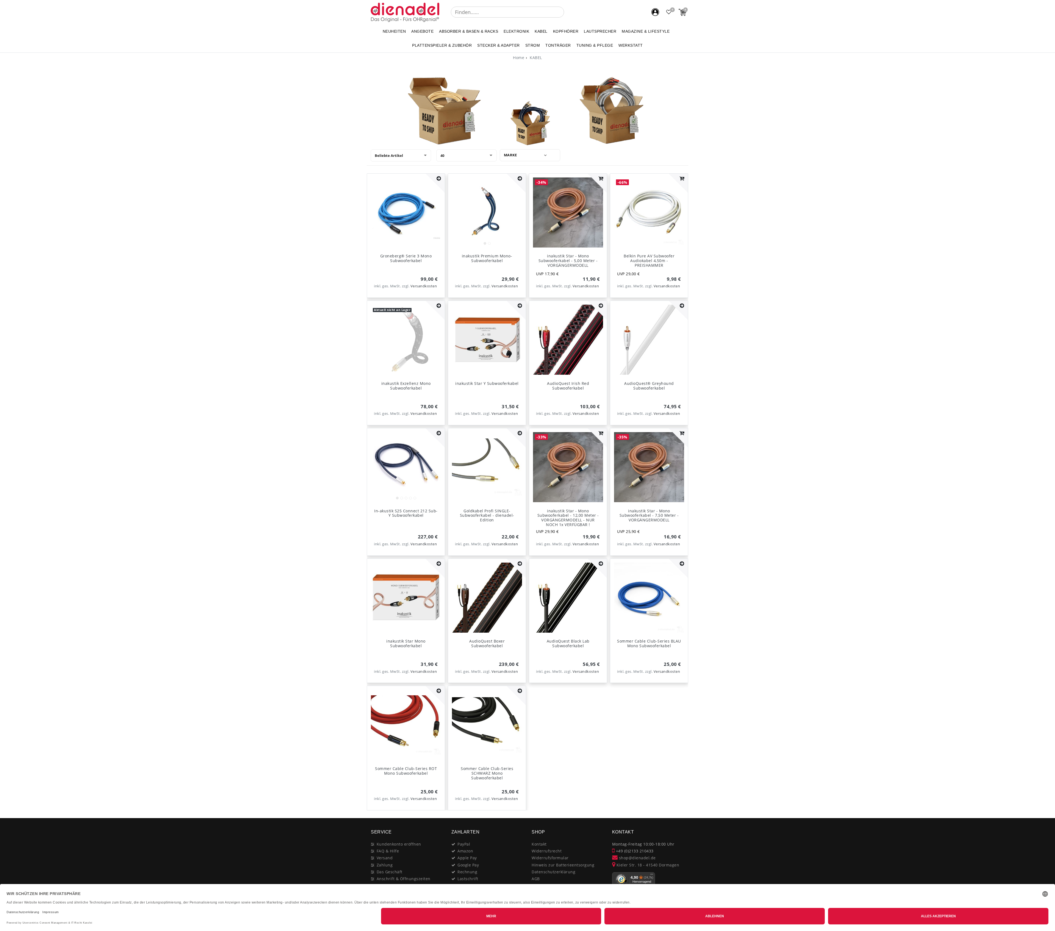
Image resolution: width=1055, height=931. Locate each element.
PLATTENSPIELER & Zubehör (442, 45)
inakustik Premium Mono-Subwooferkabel (487, 258)
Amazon (465, 851)
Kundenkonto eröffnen (399, 844)
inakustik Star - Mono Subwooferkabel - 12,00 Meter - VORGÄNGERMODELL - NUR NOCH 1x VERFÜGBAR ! (568, 517)
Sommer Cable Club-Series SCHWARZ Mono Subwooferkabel (487, 773)
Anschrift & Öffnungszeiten (404, 878)
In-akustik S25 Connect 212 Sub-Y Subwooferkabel (406, 513)
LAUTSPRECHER (600, 31)
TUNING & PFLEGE (594, 45)
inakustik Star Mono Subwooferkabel (406, 643)
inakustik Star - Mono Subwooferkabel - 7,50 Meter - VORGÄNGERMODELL (649, 515)
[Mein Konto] (655, 12)
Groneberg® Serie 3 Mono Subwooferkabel (406, 258)
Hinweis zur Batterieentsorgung (563, 865)
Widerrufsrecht (547, 851)
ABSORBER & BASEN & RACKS (468, 31)
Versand (385, 857)
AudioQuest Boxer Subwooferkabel (487, 643)
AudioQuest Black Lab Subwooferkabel (568, 643)
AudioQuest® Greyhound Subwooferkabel (649, 386)
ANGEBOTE (422, 31)
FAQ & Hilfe (388, 851)
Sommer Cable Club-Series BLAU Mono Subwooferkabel (649, 643)
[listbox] (487, 212)
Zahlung (385, 865)
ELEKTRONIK (516, 31)
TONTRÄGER (558, 45)
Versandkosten (423, 286)
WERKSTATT (630, 45)
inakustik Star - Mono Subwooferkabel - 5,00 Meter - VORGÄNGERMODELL (568, 260)
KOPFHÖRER (566, 31)
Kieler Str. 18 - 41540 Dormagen (647, 865)
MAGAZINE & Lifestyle (646, 31)
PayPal (463, 844)
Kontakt (539, 844)
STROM (532, 45)
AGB (536, 878)
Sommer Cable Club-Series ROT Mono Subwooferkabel (406, 771)
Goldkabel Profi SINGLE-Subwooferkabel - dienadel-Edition (487, 515)
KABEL (541, 31)
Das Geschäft (389, 871)
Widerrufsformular (550, 857)
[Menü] (651, 875)
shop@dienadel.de (637, 857)
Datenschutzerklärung (553, 871)
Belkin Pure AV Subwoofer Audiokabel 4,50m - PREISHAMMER (649, 260)
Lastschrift (467, 878)
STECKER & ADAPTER (498, 45)
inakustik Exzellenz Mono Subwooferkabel (406, 386)
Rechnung (467, 871)
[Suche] (568, 12)
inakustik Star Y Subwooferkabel (487, 383)
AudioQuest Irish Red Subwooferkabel (568, 386)
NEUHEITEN (394, 31)
